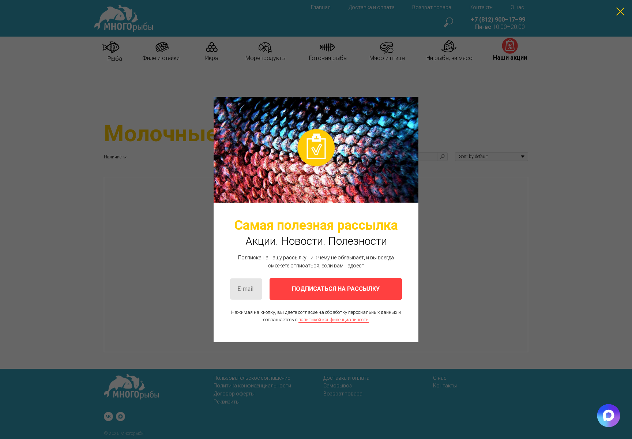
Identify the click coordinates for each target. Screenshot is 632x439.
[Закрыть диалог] (620, 11)
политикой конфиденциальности (333, 319)
